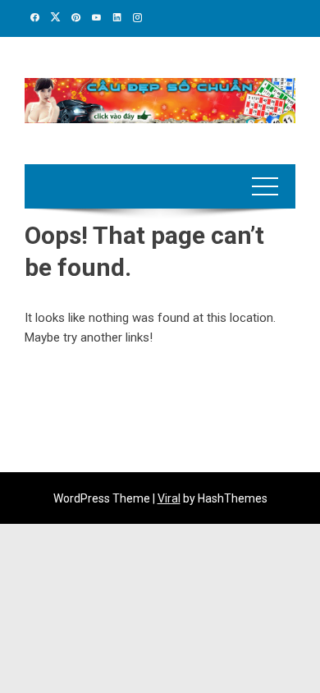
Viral (169, 498)
